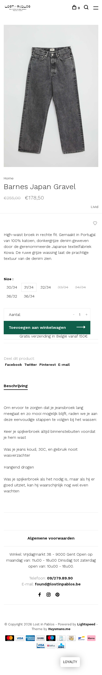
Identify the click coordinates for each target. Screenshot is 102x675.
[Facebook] (40, 595)
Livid (94, 207)
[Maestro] (50, 639)
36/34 (29, 296)
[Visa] (20, 639)
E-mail (64, 365)
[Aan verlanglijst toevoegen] (95, 223)
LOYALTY (70, 662)
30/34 (11, 287)
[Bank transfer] (40, 639)
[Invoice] (61, 639)
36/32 (11, 296)
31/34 (29, 287)
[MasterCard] (9, 639)
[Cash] (71, 639)
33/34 (63, 287)
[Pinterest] (57, 595)
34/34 (80, 287)
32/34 (45, 287)
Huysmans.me (59, 629)
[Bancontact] (81, 639)
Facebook (13, 365)
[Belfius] (51, 647)
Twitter (30, 365)
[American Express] (30, 639)
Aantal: (15, 314)
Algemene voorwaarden (51, 538)
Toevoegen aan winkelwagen (37, 327)
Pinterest (47, 365)
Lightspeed (86, 624)
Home (9, 178)
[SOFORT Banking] (91, 639)
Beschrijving (16, 385)
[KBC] (61, 647)
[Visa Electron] (40, 647)
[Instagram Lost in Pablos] (49, 595)
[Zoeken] (87, 8)
